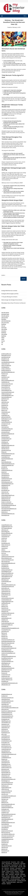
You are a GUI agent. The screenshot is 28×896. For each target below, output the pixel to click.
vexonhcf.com (4, 378)
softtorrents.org (5, 789)
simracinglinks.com (5, 385)
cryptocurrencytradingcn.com (8, 653)
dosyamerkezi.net (5, 387)
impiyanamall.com (5, 726)
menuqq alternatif (6, 862)
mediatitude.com (5, 382)
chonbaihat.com (5, 443)
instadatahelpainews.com (7, 839)
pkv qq (3, 876)
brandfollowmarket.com (7, 658)
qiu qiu (3, 341)
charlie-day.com (5, 621)
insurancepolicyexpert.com (7, 392)
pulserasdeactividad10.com (7, 495)
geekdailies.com (5, 840)
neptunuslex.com (5, 363)
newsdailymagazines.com (7, 701)
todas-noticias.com (5, 544)
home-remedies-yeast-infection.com (9, 707)
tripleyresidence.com (6, 787)
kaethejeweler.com (5, 817)
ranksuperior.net (5, 664)
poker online (19, 882)
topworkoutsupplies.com (7, 716)
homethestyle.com (5, 739)
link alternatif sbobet (15, 877)
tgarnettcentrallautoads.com (8, 372)
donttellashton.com (6, 534)
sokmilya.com (4, 847)
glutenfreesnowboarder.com (8, 804)
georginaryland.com (6, 455)
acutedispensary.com (6, 649)
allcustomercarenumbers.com (8, 779)
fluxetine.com (4, 468)
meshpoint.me (4, 564)
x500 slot (9, 883)
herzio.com (4, 539)
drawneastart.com (5, 770)
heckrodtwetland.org (6, 462)
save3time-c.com (5, 377)
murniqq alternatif (12, 880)
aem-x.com (4, 734)
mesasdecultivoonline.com (7, 586)
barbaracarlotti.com (6, 497)
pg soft (20, 865)
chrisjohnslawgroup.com (7, 782)
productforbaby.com (6, 581)
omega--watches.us (5, 368)
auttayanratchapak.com (6, 569)
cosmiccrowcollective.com (7, 559)
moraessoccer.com (5, 423)
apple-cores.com (5, 493)
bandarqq (3, 324)
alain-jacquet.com (5, 561)
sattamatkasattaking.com (7, 819)
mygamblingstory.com (6, 525)
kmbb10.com (4, 604)
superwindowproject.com (7, 483)
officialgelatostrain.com (6, 815)
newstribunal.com (5, 699)
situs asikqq (4, 329)
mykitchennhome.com (6, 478)
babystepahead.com (6, 666)
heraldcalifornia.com (6, 765)
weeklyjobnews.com (6, 659)
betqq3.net (4, 472)
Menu (25, 16)
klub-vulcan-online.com (6, 784)
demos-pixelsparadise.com (7, 380)
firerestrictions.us (5, 437)
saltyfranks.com (5, 402)
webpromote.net (5, 447)
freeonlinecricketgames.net (7, 433)
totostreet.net (4, 729)
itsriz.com (3, 553)
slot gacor (12, 868)
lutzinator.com (4, 799)
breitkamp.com (5, 786)
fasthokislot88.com (5, 772)
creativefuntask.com (6, 749)
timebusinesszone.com (6, 678)
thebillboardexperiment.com (8, 822)
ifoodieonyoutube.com (6, 712)
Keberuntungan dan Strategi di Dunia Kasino (11, 300)
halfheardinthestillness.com (7, 463)
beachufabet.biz (5, 824)
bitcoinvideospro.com (6, 558)
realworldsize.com (5, 578)
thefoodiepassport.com (6, 482)
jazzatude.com (4, 405)
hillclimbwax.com (5, 671)
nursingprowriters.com (6, 646)
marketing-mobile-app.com (7, 613)
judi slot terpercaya (5, 321)
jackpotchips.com (5, 775)
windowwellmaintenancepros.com (9, 683)
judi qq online (4, 317)
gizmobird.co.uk (5, 358)
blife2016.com (4, 802)
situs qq (3, 325)
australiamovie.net (5, 357)
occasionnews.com (5, 674)
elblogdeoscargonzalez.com (7, 445)
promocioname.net (5, 430)
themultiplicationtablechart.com (8, 508)
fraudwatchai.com (5, 732)
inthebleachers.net (5, 500)
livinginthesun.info (5, 551)
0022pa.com (4, 407)
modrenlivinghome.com (7, 837)
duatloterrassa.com (5, 792)
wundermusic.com (5, 744)
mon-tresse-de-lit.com (6, 825)
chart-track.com (5, 427)
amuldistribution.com (6, 740)
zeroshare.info (4, 408)
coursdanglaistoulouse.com (7, 362)
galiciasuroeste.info (5, 417)
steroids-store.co (5, 448)
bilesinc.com (4, 410)
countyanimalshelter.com (7, 661)
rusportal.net (4, 548)
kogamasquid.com (5, 507)
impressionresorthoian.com (7, 639)
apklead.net (4, 852)
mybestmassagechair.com (7, 465)
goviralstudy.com (5, 490)
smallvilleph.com (5, 415)
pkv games (13, 862)
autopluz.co (4, 375)
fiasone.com (4, 616)
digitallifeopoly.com (6, 721)
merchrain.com (5, 842)
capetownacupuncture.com (7, 556)
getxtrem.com (4, 606)
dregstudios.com (5, 420)
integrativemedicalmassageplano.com (10, 628)
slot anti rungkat (13, 866)
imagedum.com (5, 812)
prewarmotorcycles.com (7, 383)
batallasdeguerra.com (6, 418)
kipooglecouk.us (5, 477)
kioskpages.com (5, 809)
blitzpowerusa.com (5, 593)
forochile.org (4, 425)
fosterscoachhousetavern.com (8, 584)
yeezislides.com (5, 704)
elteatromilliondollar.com (7, 573)
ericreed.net (4, 467)
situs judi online (5, 322)
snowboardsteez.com (6, 599)
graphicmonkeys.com (6, 767)
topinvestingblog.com (6, 397)
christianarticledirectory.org (7, 513)
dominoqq (3, 327)
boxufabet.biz (4, 829)
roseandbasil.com (5, 457)
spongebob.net (4, 566)
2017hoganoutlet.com (6, 528)
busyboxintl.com (5, 568)
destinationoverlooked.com (7, 668)
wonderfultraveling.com (7, 428)
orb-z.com (3, 583)
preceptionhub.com (6, 702)
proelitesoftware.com (6, 777)
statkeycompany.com (6, 393)
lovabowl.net (4, 696)
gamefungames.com (6, 746)
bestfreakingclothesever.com (8, 641)
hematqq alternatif (21, 880)
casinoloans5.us (5, 473)
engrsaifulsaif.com (5, 751)
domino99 (11, 874)
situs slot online (13, 869)
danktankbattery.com (6, 618)
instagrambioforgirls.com (7, 601)
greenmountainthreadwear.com (8, 648)
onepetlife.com (4, 820)
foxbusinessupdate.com (7, 624)
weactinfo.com (4, 608)
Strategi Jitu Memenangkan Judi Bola (9, 293)
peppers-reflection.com (6, 679)
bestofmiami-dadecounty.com (8, 711)
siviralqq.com (4, 638)
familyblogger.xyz (5, 780)
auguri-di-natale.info (6, 365)
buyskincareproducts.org (7, 503)
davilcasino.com (5, 731)
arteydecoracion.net (6, 450)
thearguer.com (4, 611)
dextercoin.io (4, 512)
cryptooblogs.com (5, 736)
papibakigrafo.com (5, 485)
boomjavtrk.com (5, 850)
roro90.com (4, 538)
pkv (2, 342)
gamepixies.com (5, 769)
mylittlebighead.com (6, 757)
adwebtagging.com (5, 663)
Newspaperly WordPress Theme (14, 894)
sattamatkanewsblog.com (7, 651)
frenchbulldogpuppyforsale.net (8, 505)
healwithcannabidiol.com (7, 807)
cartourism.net (4, 492)
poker (2, 339)
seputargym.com (5, 724)
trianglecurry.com (5, 810)
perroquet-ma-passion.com (7, 835)
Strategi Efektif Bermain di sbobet (9, 290)
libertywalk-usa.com (6, 355)
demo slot (6, 868)
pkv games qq (9, 863)
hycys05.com (4, 596)
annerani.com (4, 403)
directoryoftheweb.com (6, 533)
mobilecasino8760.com (6, 470)
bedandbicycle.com (5, 764)
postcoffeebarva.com (6, 571)
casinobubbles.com (5, 722)
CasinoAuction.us (5, 475)
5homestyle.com (5, 515)
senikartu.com (4, 546)
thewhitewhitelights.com (7, 458)
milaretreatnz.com (5, 412)
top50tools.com (5, 398)
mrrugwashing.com (6, 629)
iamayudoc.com (5, 756)
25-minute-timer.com (6, 747)
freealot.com (4, 759)
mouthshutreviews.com (7, 717)
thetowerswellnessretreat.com (8, 814)
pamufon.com (4, 794)
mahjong (6, 113)
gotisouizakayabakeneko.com (8, 563)
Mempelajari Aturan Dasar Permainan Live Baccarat (13, 303)
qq (2, 344)
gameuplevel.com (5, 737)
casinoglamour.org (5, 510)
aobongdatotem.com (6, 706)
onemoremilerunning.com (7, 598)
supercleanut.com (5, 762)
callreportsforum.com (6, 845)
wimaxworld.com (5, 432)
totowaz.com (4, 654)
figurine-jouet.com (5, 832)
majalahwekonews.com (6, 526)
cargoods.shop (4, 554)
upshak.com (4, 634)
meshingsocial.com (5, 609)
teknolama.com (5, 579)
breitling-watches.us (6, 370)
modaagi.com (4, 413)
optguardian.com (5, 727)
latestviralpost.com (5, 589)
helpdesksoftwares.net (6, 694)
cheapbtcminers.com (6, 752)
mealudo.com (4, 619)
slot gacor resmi (10, 871)
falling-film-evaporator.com (7, 643)
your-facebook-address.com (8, 834)
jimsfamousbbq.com (6, 353)
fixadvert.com (4, 373)
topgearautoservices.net (7, 830)
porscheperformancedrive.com (8, 795)
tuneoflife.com (4, 681)
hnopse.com (4, 673)
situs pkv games (5, 312)
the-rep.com (4, 400)
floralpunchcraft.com (6, 614)
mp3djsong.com (5, 360)
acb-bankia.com (5, 631)
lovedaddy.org (4, 626)
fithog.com (3, 452)
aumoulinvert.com (5, 480)
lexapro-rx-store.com (6, 502)
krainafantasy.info (5, 543)
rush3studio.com (5, 536)
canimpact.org (4, 488)
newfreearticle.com (5, 591)
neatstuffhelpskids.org (6, 422)
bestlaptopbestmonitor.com (7, 453)
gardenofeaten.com (6, 594)
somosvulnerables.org (6, 790)
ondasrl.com (4, 800)
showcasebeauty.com (6, 390)
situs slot (20, 866)
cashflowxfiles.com (5, 603)
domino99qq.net (5, 531)
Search (3, 275)
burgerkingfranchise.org (7, 574)
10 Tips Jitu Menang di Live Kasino (9, 296)
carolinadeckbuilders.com (7, 395)
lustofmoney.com (5, 676)
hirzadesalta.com (5, 719)
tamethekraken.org (5, 797)
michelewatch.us (5, 367)
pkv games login (5, 314)
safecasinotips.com (5, 774)
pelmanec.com (4, 530)
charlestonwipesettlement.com (8, 656)
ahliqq (2, 337)
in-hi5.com (3, 541)
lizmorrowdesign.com (6, 805)
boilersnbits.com (5, 588)
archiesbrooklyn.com (6, 438)
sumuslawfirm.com (5, 644)
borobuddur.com (5, 742)
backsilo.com (4, 636)
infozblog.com (4, 442)
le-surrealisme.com (5, 388)
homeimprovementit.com (7, 697)
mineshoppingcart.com (6, 714)
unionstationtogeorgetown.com (8, 754)
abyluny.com (4, 849)
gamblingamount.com (6, 669)
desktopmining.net (5, 498)
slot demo (3, 319)
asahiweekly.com (5, 761)
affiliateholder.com (5, 684)
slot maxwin (18, 868)
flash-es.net (4, 633)
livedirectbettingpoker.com (7, 623)
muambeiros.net (5, 440)
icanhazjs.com (4, 487)
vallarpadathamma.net (6, 576)
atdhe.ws (3, 460)
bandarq (17, 871)
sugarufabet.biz (5, 827)
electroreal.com (5, 709)
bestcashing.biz (5, 435)
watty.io (3, 549)
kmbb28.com (4, 844)
